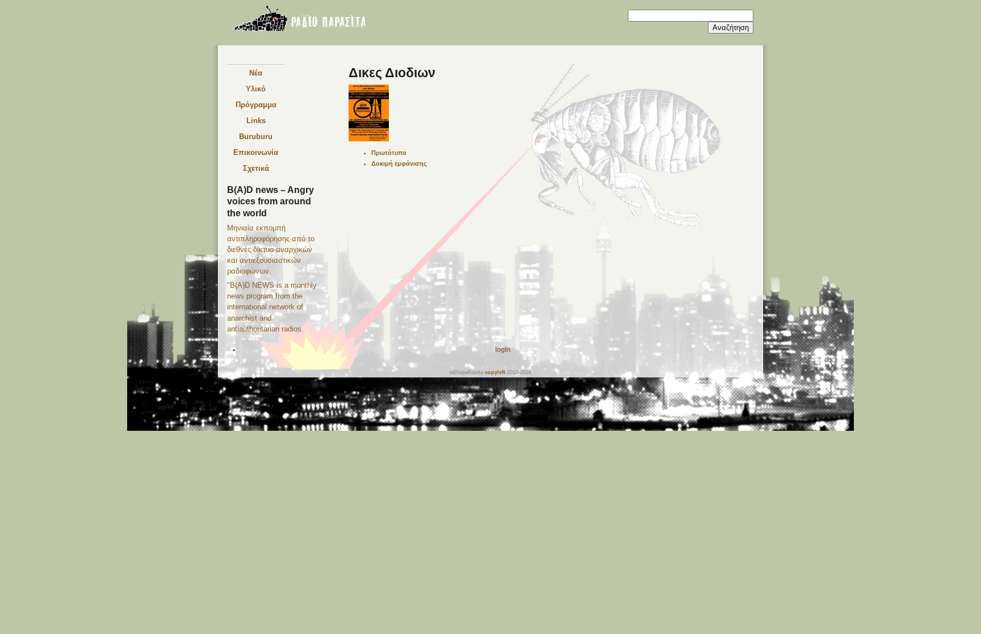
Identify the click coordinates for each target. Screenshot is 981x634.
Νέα (255, 73)
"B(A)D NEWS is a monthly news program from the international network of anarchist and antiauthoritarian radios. (272, 307)
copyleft (495, 372)
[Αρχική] (299, 20)
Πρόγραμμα (256, 104)
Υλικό (256, 89)
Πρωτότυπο (388, 152)
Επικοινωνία (255, 152)
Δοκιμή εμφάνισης (399, 163)
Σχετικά (256, 168)
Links (256, 120)
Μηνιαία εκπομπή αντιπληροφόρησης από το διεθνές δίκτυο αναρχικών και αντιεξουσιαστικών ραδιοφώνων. (271, 249)
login (502, 350)
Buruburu (255, 136)
